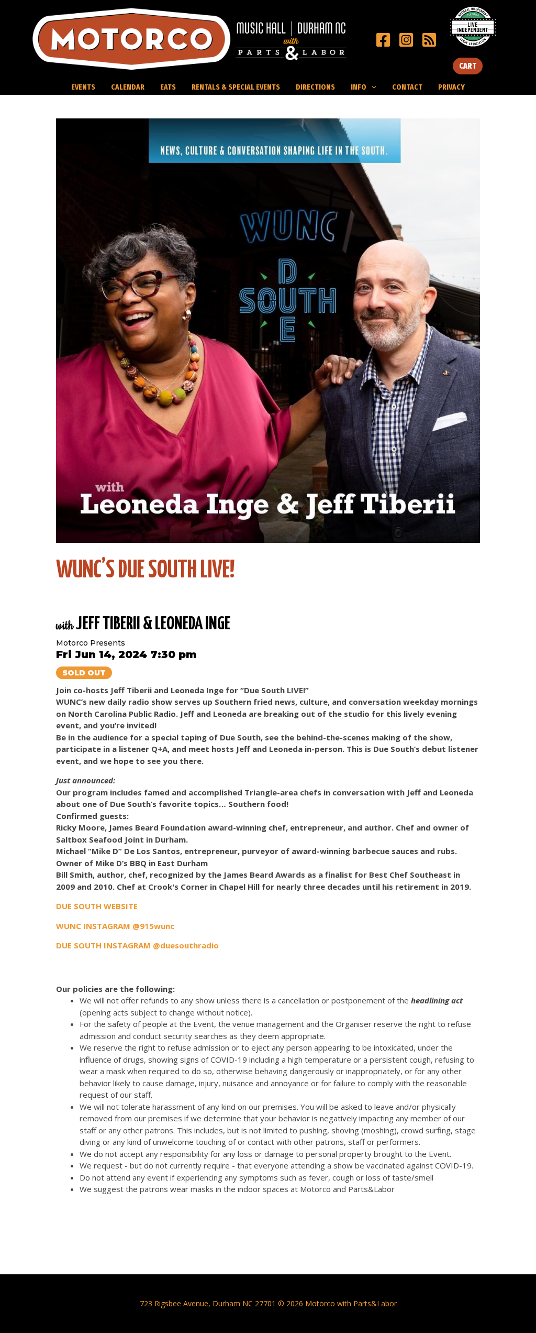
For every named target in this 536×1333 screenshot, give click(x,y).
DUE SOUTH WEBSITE (97, 906)
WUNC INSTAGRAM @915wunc (115, 926)
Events (83, 87)
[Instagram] (406, 40)
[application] (371, 87)
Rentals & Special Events (236, 87)
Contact (407, 87)
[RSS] (429, 40)
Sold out (84, 673)
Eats (168, 87)
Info (358, 87)
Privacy (451, 87)
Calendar (127, 87)
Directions (315, 87)
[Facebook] (383, 40)
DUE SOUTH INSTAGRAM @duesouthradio (137, 945)
